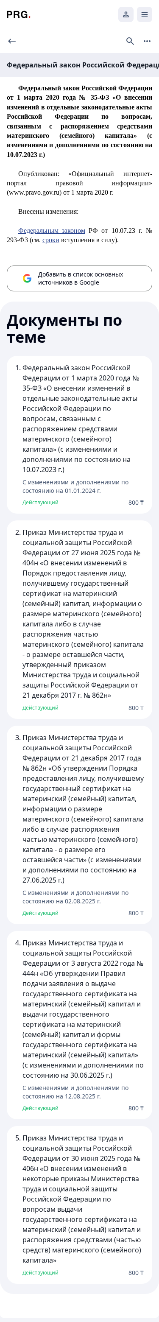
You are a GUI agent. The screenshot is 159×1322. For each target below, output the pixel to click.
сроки (50, 239)
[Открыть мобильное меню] (144, 14)
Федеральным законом (51, 230)
